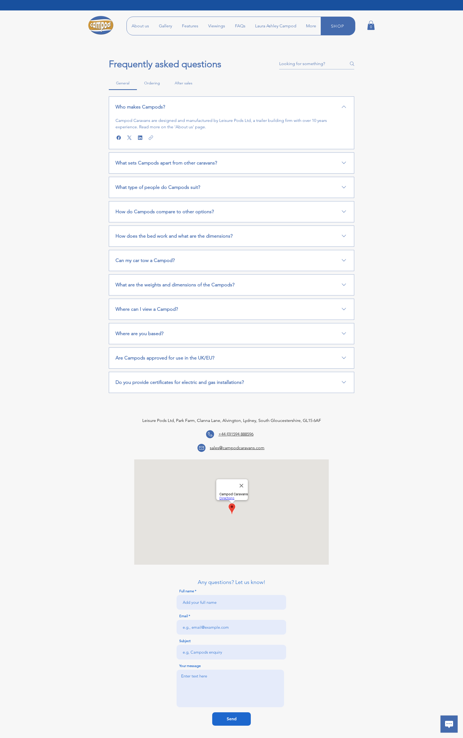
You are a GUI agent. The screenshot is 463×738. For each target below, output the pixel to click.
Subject (185, 641)
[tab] (123, 83)
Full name (186, 591)
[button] (240, 26)
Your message (190, 666)
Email (183, 616)
